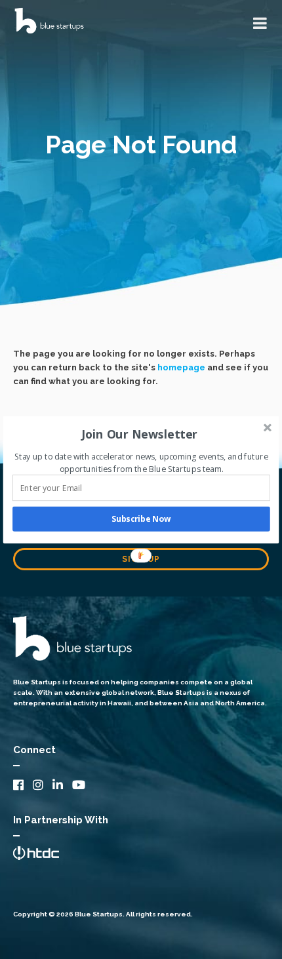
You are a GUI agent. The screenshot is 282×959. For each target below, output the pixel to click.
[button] (140, 433)
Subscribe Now (141, 518)
